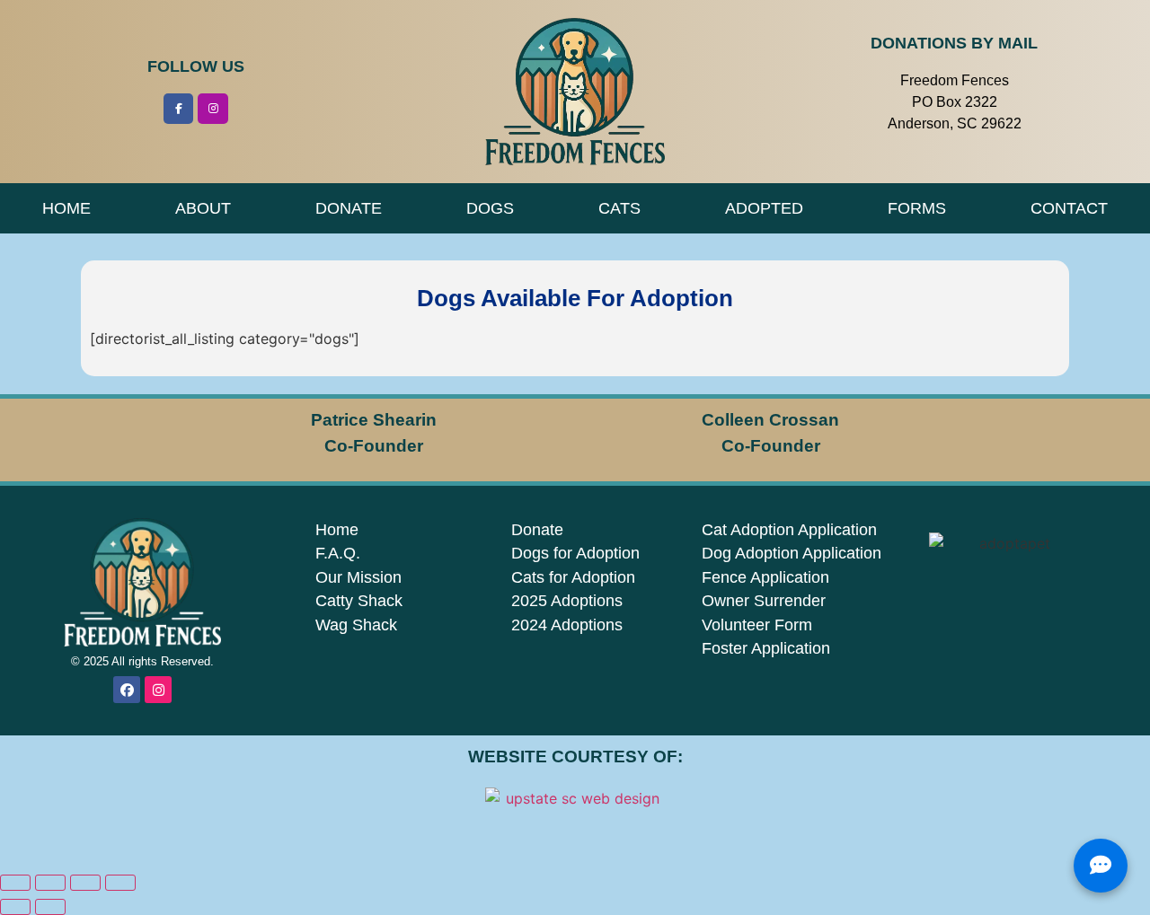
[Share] (85, 883)
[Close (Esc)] (120, 883)
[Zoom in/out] (15, 883)
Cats (619, 208)
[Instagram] (213, 108)
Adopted (764, 208)
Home (66, 208)
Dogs (490, 208)
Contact (1069, 208)
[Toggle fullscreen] (50, 883)
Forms (917, 208)
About (203, 208)
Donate (348, 208)
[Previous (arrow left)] (15, 907)
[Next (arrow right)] (50, 907)
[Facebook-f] (179, 108)
